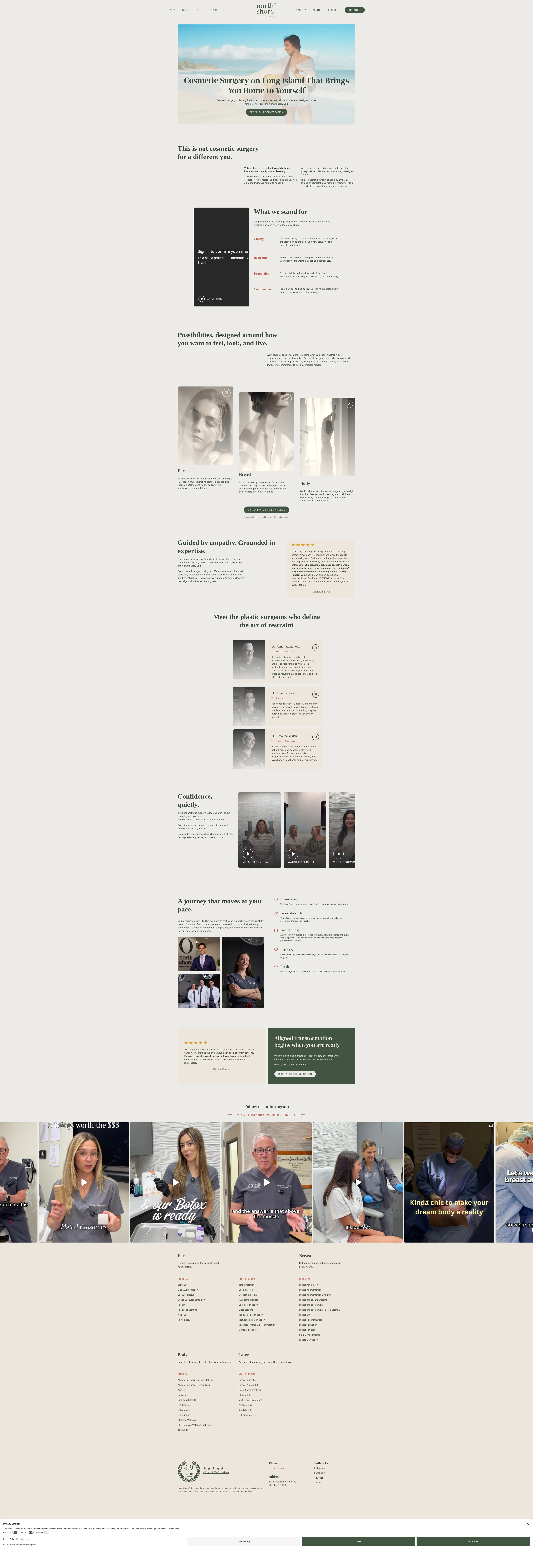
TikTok (317, 1482)
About (316, 10)
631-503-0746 (276, 1468)
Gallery (301, 10)
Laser (213, 10)
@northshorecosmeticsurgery (266, 1114)
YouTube (318, 1477)
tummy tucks (221, 1491)
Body (172, 10)
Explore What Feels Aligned (266, 509)
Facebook (319, 1472)
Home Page (276, 6)
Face (200, 10)
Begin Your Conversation (266, 112)
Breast (186, 10)
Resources (333, 10)
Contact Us (355, 10)
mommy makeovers (205, 1491)
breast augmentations (242, 1491)
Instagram (319, 1468)
